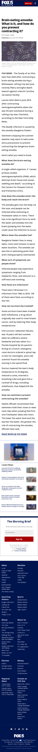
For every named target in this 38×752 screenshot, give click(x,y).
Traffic (19, 580)
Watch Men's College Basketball (23, 704)
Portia (4, 630)
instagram (23, 729)
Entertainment (6, 585)
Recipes (4, 612)
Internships (21, 642)
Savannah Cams (22, 573)
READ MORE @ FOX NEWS (14, 434)
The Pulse (5, 625)
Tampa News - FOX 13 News (6, 685)
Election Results (7, 668)
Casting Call (5, 605)
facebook (15, 729)
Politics (4, 580)
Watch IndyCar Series (22, 700)
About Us (21, 620)
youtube (11, 729)
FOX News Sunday (8, 592)
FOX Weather (21, 582)
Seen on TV (21, 625)
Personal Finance (23, 663)
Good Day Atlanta (6, 598)
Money (20, 660)
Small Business (22, 673)
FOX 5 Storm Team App (21, 576)
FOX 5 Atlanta (5, 35)
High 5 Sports (21, 610)
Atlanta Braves (22, 600)
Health (12, 35)
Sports (20, 597)
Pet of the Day (6, 610)
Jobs (18, 639)
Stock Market (21, 671)
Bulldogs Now (6, 635)
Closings (20, 568)
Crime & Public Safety (6, 571)
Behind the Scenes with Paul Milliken (8, 638)
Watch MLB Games (21, 692)
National (4, 575)
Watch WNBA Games (21, 713)
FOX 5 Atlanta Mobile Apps (6, 588)
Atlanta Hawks (22, 605)
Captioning (20, 649)
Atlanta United (22, 607)
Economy (20, 666)
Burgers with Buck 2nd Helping (8, 647)
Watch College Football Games (22, 687)
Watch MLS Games (21, 717)
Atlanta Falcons (22, 602)
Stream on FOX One (22, 679)
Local (3, 568)
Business (20, 668)
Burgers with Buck (8, 602)
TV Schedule (6, 655)
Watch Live (28, 3)
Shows (4, 620)
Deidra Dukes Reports (6, 643)
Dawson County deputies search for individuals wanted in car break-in (13, 478)
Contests (20, 628)
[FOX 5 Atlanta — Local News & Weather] (7, 3)
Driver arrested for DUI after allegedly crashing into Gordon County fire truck (12, 487)
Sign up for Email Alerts (22, 636)
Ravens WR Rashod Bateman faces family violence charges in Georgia (13, 505)
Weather (21, 565)
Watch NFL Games (23, 684)
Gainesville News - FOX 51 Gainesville (8, 693)
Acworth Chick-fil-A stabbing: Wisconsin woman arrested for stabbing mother (11, 469)
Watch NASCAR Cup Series (22, 696)
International (6, 577)
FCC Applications (22, 647)
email (26, 729)
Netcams (20, 571)
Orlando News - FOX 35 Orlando (7, 689)
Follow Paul (5, 607)
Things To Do (6, 614)
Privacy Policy (21, 549)
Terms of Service (20, 551)
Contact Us (21, 633)
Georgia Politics (7, 666)
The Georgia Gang (8, 633)
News (4, 565)
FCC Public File (22, 644)
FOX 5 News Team (23, 630)
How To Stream (22, 623)
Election (5, 660)
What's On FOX (7, 653)
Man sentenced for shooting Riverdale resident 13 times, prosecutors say (11, 497)
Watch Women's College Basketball (23, 709)
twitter (19, 729)
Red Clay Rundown (8, 628)
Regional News (6, 679)
